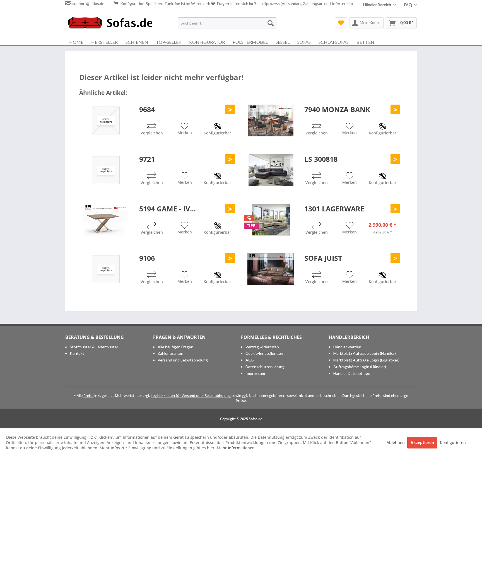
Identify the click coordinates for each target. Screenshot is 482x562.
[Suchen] (270, 22)
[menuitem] (227, 22)
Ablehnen (396, 442)
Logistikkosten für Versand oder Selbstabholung (191, 395)
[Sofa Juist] (271, 269)
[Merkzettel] (341, 22)
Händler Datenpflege (351, 373)
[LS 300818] (271, 170)
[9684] (105, 120)
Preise (88, 395)
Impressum (255, 373)
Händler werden (347, 346)
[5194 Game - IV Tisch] (105, 220)
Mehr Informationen (236, 447)
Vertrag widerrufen (262, 346)
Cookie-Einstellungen (264, 353)
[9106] (105, 269)
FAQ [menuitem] (408, 4)
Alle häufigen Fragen (175, 346)
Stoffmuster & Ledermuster (94, 346)
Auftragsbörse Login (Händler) (359, 366)
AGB (249, 360)
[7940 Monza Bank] (271, 120)
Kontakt (77, 353)
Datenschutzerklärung (265, 366)
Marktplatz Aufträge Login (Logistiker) (366, 360)
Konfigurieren (453, 442)
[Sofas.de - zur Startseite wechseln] (110, 24)
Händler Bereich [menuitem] (377, 4)
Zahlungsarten (170, 353)
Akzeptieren (422, 442)
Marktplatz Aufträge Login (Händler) (364, 353)
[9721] (105, 170)
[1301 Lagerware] (271, 220)
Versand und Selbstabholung (183, 360)
